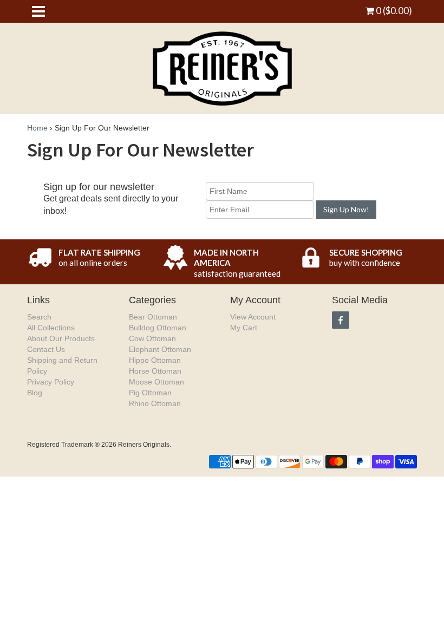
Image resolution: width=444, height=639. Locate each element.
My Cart (243, 327)
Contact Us (46, 349)
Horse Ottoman (155, 371)
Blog (34, 392)
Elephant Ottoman (160, 349)
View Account (253, 316)
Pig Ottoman (150, 392)
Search (39, 316)
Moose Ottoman (156, 381)
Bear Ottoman (153, 316)
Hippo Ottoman (155, 360)
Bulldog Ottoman (157, 327)
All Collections (51, 327)
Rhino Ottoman (155, 403)
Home (37, 127)
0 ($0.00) (393, 10)
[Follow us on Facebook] (340, 320)
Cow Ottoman (152, 338)
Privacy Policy (50, 381)
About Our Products (61, 338)
